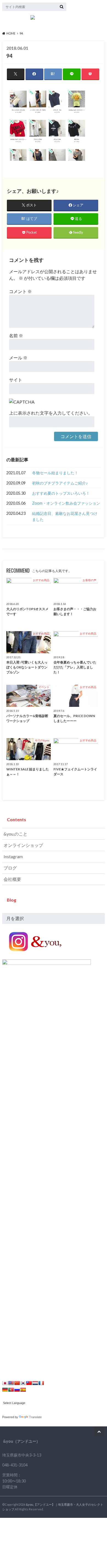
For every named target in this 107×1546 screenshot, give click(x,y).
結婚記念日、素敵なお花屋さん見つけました (64, 516)
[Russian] (17, 1389)
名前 (16, 335)
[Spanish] (23, 1389)
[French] (41, 1383)
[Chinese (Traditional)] (29, 1383)
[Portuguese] (11, 1389)
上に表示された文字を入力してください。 (50, 412)
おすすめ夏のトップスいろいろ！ (61, 493)
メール (18, 357)
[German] (5, 1389)
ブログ (10, 867)
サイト (15, 379)
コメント (20, 291)
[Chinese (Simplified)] (17, 1383)
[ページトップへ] (99, 1431)
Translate (35, 1417)
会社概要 (12, 879)
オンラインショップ (23, 845)
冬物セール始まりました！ (55, 472)
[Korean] (23, 1383)
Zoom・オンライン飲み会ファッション (66, 503)
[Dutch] (35, 1383)
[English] (11, 1383)
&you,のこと (15, 833)
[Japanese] (5, 1383)
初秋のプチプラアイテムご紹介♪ (60, 483)
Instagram (13, 856)
